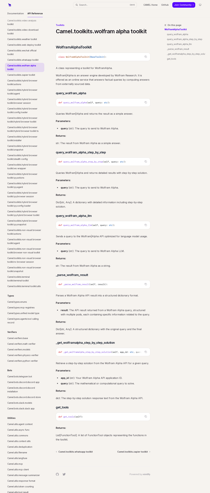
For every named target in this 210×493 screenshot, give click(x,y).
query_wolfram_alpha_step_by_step (184, 39)
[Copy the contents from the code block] (146, 57)
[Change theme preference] (200, 4)
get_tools (171, 58)
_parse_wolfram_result (178, 49)
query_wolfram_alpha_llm (179, 44)
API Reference (35, 13)
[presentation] (27, 255)
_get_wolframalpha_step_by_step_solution (186, 54)
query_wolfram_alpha (177, 34)
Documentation (15, 13)
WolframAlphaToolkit (175, 29)
